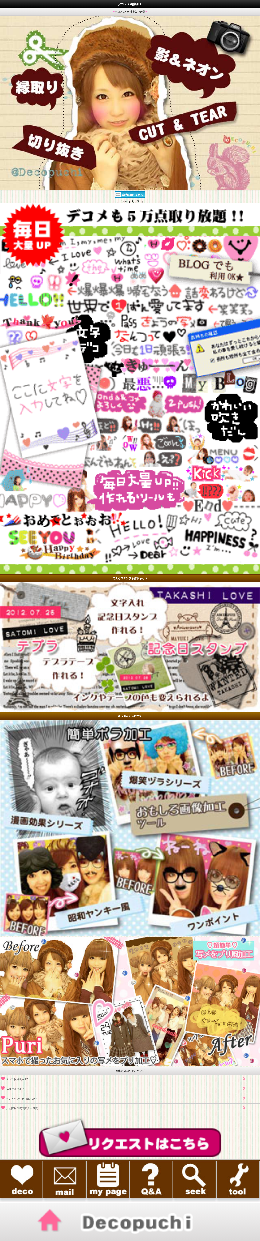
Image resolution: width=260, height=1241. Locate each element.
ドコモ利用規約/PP (17, 1079)
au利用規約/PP (15, 1088)
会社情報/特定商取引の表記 (22, 1108)
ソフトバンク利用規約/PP (21, 1098)
